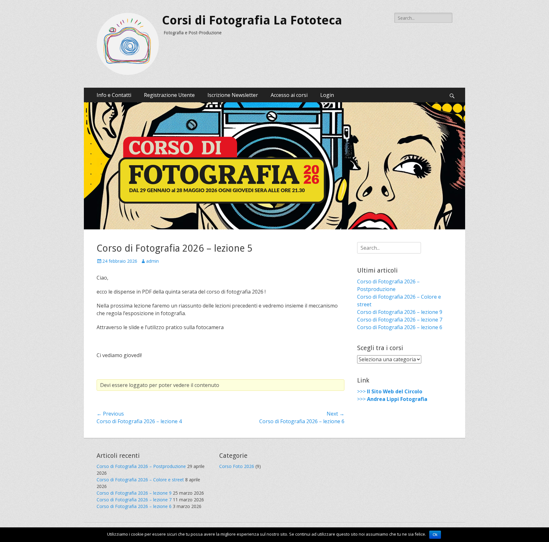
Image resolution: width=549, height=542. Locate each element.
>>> (389, 391)
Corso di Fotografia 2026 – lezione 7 (399, 319)
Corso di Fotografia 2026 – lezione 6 (399, 327)
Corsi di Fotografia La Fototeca (252, 20)
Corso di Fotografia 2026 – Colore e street (140, 480)
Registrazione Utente (169, 94)
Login (327, 94)
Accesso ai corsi (289, 94)
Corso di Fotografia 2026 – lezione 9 (399, 311)
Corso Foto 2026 (236, 466)
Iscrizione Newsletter (232, 94)
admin (152, 261)
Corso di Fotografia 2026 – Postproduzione (141, 466)
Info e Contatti (114, 94)
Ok (435, 534)
